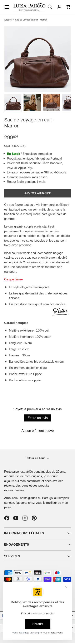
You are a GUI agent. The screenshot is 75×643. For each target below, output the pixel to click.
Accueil (7, 20)
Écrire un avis (38, 418)
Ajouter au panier (37, 193)
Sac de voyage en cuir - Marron (31, 20)
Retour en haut (35, 458)
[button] (68, 7)
